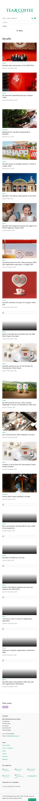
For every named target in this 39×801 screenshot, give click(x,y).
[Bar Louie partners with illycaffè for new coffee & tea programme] (19, 505)
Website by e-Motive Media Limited (12, 798)
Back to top (32, 800)
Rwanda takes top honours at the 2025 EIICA (18, 65)
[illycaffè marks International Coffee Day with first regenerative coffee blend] (19, 661)
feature (5, 130)
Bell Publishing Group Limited (12, 796)
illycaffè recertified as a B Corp (13, 558)
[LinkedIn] (32, 18)
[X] (35, 18)
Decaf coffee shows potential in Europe (16, 496)
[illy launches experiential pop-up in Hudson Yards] (19, 90)
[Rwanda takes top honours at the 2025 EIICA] (19, 60)
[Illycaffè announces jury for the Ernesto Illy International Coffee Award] (19, 361)
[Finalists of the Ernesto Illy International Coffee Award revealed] (19, 460)
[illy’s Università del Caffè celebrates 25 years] (19, 430)
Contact (9, 18)
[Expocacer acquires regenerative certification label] (19, 629)
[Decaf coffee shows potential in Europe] (19, 492)
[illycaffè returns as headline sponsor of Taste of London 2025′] (19, 159)
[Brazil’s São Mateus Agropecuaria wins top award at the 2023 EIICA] (19, 566)
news (4, 63)
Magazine (5, 759)
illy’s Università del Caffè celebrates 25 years (18, 435)
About (4, 18)
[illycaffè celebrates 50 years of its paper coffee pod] (19, 298)
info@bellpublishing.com (13, 736)
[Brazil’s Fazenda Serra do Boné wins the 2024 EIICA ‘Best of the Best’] (19, 313)
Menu (21, 30)
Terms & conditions (7, 748)
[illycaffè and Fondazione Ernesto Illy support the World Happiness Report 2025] (19, 221)
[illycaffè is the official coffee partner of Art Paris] (19, 191)
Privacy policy (6, 745)
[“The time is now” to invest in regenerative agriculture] (19, 597)
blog (3, 616)
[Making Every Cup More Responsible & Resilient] (19, 127)
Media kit (14, 18)
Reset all (5, 707)
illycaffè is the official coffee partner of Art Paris (19, 196)
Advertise (5, 756)
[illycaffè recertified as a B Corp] (19, 536)
